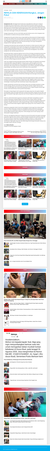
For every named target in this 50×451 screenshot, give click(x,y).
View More (25, 204)
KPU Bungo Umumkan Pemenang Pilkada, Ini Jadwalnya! (21, 315)
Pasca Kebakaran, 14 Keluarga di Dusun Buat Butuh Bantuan (10, 149)
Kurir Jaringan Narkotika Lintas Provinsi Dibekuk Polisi (21, 261)
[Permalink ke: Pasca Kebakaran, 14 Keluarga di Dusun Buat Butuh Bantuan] (10, 143)
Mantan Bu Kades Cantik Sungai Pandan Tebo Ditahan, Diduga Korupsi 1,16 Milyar (10, 161)
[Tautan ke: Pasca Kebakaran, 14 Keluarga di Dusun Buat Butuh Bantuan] (25, 345)
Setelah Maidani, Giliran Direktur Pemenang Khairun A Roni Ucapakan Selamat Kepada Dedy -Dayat (27, 310)
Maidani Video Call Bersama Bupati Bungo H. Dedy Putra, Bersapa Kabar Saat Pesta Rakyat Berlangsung (24, 300)
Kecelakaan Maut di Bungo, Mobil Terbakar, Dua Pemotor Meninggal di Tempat (26, 249)
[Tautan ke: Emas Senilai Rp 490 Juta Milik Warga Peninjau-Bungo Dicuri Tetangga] (25, 226)
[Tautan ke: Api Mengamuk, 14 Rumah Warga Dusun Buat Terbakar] (6, 364)
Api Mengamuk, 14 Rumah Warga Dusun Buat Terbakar (24, 149)
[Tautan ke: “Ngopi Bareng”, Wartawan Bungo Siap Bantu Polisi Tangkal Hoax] (6, 382)
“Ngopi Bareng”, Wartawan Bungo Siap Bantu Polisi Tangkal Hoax (24, 161)
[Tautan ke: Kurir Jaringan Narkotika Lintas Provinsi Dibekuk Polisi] (6, 263)
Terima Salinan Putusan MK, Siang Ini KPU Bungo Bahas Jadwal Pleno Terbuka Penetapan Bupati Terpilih (25, 322)
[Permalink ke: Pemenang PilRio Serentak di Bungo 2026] (39, 155)
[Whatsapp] (45, 18)
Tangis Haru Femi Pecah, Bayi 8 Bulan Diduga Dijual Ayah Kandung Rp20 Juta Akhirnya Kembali (27, 256)
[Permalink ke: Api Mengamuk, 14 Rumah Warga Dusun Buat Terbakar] (25, 143)
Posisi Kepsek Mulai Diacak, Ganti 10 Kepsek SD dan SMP (21, 426)
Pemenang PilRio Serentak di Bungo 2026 (38, 161)
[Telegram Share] (43, 18)
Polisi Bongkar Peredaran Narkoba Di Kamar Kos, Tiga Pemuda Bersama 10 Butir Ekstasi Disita (28, 244)
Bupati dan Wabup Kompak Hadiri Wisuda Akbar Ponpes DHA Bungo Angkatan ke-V (27, 439)
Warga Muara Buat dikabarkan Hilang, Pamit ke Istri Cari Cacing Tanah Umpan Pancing (36, 131)
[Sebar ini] (38, 18)
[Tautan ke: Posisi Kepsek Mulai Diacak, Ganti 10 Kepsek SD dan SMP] (6, 428)
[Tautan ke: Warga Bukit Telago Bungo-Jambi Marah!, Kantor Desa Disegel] (6, 434)
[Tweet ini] (40, 18)
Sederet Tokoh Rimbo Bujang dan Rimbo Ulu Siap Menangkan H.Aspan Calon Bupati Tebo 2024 (14, 131)
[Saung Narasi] (25, 1)
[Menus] (4, 1)
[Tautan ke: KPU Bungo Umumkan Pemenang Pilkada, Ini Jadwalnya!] (6, 317)
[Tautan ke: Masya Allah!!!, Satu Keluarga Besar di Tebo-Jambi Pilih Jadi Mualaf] (6, 370)
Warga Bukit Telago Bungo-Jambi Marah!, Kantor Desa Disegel (22, 432)
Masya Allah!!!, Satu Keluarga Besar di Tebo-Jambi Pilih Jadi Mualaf (39, 149)
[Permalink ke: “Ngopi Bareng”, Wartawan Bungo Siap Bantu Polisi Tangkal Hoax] (25, 155)
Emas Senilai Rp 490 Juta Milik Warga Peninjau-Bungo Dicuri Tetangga (20, 240)
